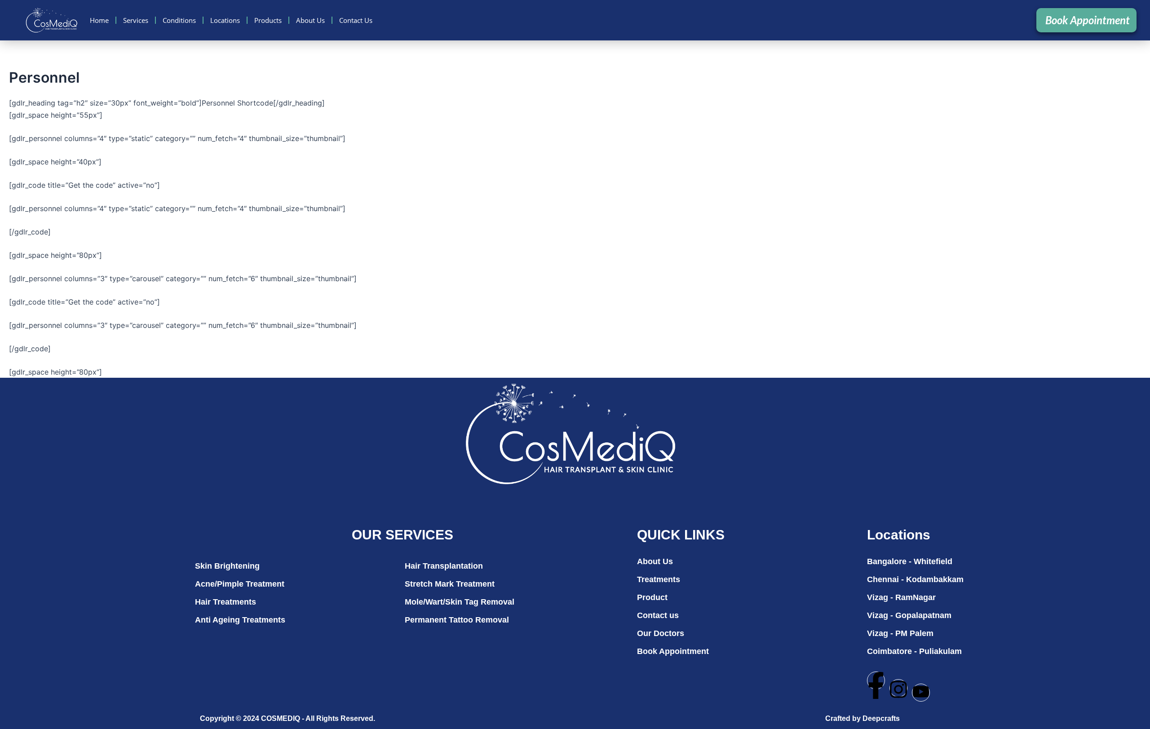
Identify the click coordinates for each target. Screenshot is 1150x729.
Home (99, 20)
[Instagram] (898, 688)
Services (135, 20)
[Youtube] (921, 693)
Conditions (179, 20)
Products (268, 20)
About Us (310, 20)
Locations (225, 20)
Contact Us (355, 20)
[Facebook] (876, 680)
